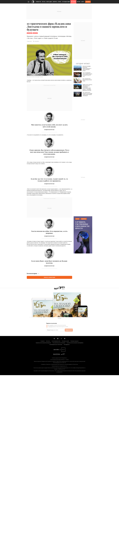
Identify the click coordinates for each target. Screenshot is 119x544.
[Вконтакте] (57, 338)
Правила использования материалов (43, 342)
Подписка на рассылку (51, 323)
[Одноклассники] (61, 338)
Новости (38, 1)
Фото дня (49, 1)
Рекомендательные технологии (55, 344)
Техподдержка (67, 344)
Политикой (50, 326)
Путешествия (66, 1)
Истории (73, 1)
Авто (82, 1)
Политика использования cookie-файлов (75, 342)
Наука (78, 1)
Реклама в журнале (74, 341)
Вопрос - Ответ (57, 1)
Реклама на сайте (65, 341)
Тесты (43, 1)
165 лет (88, 1)
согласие (51, 325)
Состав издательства (56, 341)
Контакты (48, 341)
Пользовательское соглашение (58, 342)
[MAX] (54, 338)
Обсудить (36, 41)
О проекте (43, 341)
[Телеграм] (64, 338)
